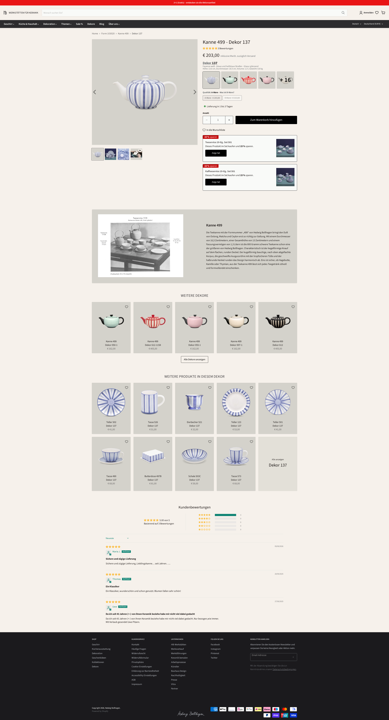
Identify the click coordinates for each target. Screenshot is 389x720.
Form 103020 (108, 33)
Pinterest (215, 653)
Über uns (113, 24)
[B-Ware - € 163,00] (233, 101)
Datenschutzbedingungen (284, 669)
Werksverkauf (177, 649)
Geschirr (8, 24)
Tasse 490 (111, 476)
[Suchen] (343, 12)
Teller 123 (236, 422)
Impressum (137, 684)
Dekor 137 (111, 426)
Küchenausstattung (101, 649)
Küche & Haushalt (28, 24)
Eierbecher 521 (194, 422)
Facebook (215, 644)
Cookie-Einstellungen (142, 666)
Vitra (173, 684)
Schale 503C (194, 476)
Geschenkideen (99, 657)
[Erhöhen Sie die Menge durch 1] (229, 120)
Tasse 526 (153, 422)
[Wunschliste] (376, 12)
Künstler (175, 666)
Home (95, 33)
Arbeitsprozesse (178, 662)
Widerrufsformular (140, 657)
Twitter (214, 657)
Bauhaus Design (178, 671)
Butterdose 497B (153, 476)
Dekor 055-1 (194, 345)
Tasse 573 (236, 476)
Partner (174, 688)
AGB (134, 679)
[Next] (194, 92)
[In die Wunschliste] (126, 306)
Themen (65, 24)
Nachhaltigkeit (178, 675)
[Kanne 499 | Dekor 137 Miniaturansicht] (98, 154)
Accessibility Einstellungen (144, 675)
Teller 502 (111, 422)
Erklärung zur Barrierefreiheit (145, 671)
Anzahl (206, 113)
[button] (210, 48)
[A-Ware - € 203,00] (213, 101)
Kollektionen (98, 662)
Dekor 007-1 (236, 345)
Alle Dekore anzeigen (194, 359)
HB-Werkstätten (178, 644)
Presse (174, 679)
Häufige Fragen (139, 649)
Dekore (91, 24)
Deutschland (372, 23)
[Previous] (95, 92)
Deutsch (355, 23)
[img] (113, 547)
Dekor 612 (278, 345)
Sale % (79, 24)
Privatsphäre (138, 662)
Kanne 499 (123, 33)
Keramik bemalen (179, 657)
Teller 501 (278, 422)
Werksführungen (178, 653)
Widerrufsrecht (138, 653)
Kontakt (135, 644)
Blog (101, 24)
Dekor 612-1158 (153, 345)
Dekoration (49, 24)
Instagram (215, 649)
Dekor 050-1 (111, 345)
